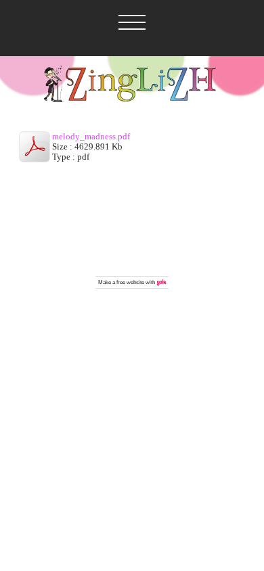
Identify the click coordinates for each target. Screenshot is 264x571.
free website (130, 282)
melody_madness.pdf (91, 136)
